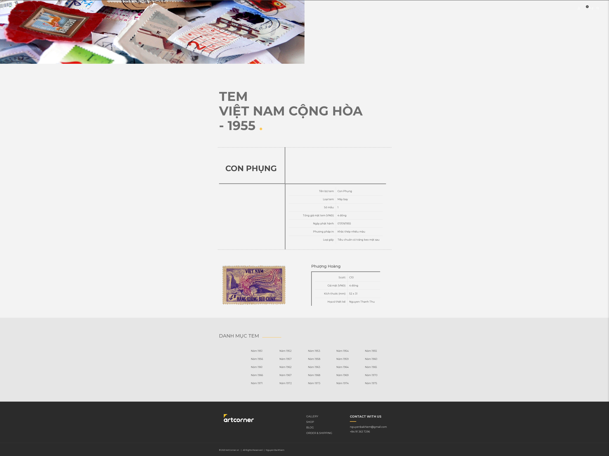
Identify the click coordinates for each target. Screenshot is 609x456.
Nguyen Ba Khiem (275, 450)
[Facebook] (381, 449)
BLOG (310, 427)
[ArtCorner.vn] (21, 8)
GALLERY (312, 416)
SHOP (310, 421)
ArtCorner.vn (232, 450)
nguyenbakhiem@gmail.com (368, 426)
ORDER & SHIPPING (319, 433)
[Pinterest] (385, 449)
